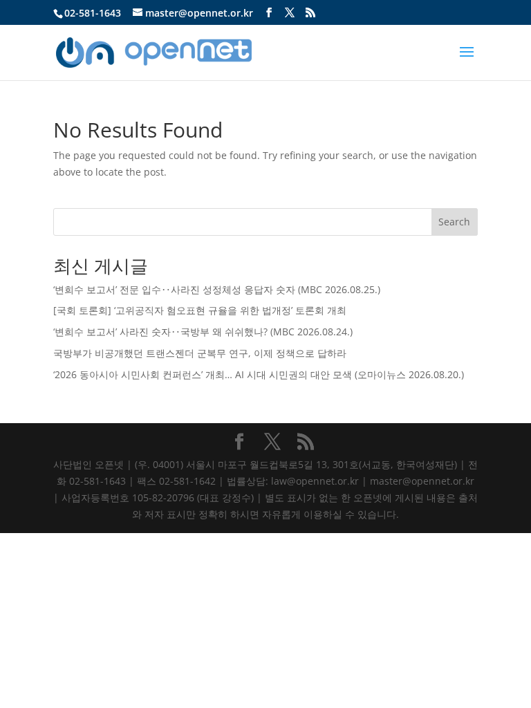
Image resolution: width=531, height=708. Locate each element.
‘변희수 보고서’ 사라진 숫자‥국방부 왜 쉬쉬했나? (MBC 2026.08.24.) (203, 331)
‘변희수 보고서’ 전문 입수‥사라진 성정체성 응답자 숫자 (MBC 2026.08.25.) (216, 289)
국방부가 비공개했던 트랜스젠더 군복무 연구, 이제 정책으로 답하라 (199, 353)
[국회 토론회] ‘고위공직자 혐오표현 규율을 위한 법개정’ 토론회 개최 (199, 310)
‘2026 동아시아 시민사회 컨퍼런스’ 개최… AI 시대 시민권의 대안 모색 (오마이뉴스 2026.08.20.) (258, 374)
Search (454, 221)
